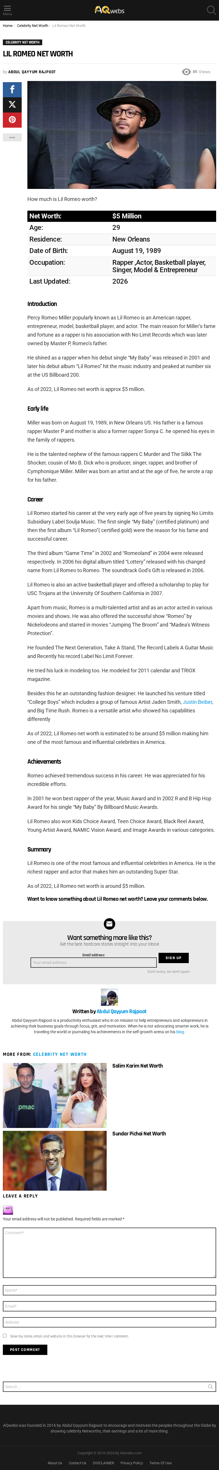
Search (210, 1388)
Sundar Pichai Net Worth (139, 1133)
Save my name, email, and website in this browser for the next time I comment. (69, 1336)
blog (180, 1032)
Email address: (93, 955)
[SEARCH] (211, 10)
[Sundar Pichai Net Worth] (55, 1161)
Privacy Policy (132, 1463)
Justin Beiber (197, 702)
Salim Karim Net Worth (137, 1066)
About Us (55, 1463)
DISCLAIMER (103, 1463)
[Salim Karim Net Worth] (55, 1095)
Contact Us (77, 1463)
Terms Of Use (160, 1463)
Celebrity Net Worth (60, 1054)
